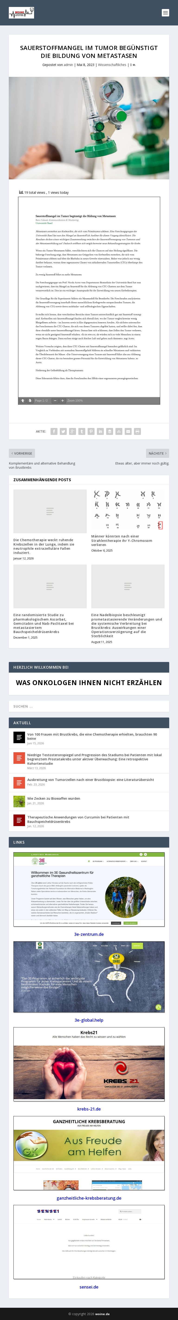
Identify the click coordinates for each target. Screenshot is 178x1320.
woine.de (102, 1314)
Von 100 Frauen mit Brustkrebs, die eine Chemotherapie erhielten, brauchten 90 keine (92, 736)
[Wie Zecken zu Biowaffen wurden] (19, 801)
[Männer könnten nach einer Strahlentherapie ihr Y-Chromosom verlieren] (128, 510)
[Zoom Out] (55, 400)
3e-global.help (89, 1020)
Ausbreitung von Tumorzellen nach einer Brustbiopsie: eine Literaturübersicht (90, 779)
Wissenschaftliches (112, 64)
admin (68, 64)
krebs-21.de (89, 1109)
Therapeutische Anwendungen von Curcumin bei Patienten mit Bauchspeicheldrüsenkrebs (78, 819)
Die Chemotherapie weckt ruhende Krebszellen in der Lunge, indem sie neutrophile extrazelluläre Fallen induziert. (43, 546)
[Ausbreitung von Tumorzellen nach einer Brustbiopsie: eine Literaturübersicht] (19, 783)
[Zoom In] (62, 400)
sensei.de (89, 1287)
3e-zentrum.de (89, 934)
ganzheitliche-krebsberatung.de (89, 1198)
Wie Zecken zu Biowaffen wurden (53, 798)
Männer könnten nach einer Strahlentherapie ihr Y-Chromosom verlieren (121, 540)
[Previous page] (22, 400)
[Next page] (30, 400)
